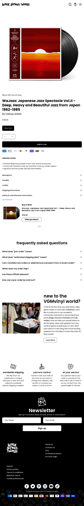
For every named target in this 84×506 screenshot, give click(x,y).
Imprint (10, 466)
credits (5, 185)
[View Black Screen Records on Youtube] (51, 486)
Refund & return (13, 475)
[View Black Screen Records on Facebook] (26, 486)
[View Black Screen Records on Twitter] (33, 486)
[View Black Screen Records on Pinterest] (39, 486)
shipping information (11, 190)
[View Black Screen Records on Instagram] (45, 486)
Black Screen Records (38, 491)
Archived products (53, 453)
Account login (51, 456)
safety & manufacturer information (17, 195)
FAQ (47, 450)
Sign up (42, 428)
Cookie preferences (15, 478)
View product (31, 219)
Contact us (50, 447)
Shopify (55, 491)
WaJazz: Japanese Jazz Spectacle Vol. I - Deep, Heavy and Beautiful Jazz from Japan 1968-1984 (48, 209)
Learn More (50, 340)
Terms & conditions (15, 472)
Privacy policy (12, 469)
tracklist (5, 180)
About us (49, 444)
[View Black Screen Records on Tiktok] (57, 486)
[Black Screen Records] (16, 4)
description (7, 175)
